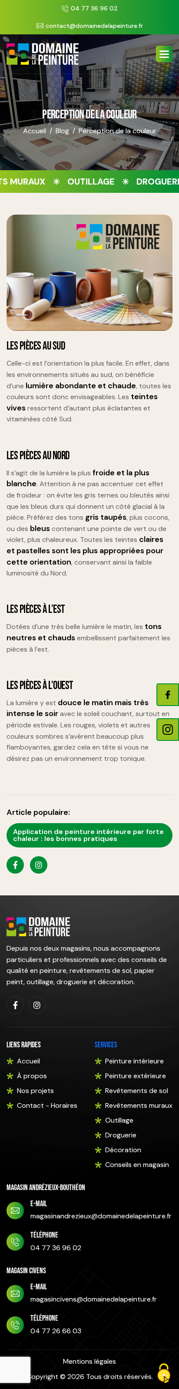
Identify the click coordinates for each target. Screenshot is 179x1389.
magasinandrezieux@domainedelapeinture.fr (101, 1216)
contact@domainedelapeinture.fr (94, 26)
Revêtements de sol (136, 1090)
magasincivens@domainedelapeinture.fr (93, 1299)
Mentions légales (89, 1361)
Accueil (34, 130)
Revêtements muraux (138, 1105)
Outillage (119, 1120)
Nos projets (35, 1090)
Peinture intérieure (134, 1061)
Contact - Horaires (47, 1105)
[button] (164, 54)
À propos (32, 1075)
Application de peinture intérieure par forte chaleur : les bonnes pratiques (88, 835)
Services (106, 1044)
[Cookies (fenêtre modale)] (164, 1374)
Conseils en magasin (137, 1164)
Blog (62, 130)
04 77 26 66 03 (55, 1330)
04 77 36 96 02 (94, 8)
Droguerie (120, 1135)
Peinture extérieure (135, 1075)
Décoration (123, 1149)
